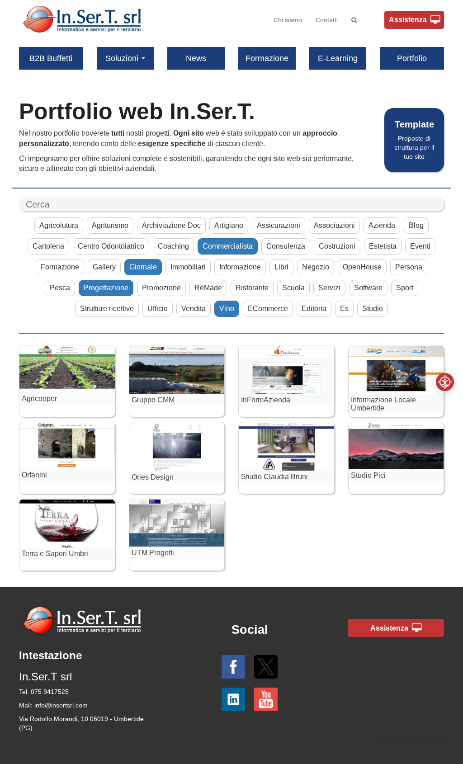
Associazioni (334, 225)
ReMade (208, 288)
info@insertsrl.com (61, 705)
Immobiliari (188, 267)
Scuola (293, 288)
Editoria (314, 308)
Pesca (60, 288)
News (196, 58)
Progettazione (106, 288)
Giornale (143, 267)
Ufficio (157, 308)
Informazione (240, 267)
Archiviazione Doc (171, 225)
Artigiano (228, 225)
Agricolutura (58, 225)
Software (368, 288)
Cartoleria (48, 246)
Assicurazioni (278, 225)
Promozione (161, 288)
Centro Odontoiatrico (111, 246)
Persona (408, 267)
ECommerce (268, 308)
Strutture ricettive (107, 308)
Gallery (104, 267)
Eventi (420, 246)
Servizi (329, 288)
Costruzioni (337, 246)
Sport (404, 288)
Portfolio (412, 58)
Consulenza (285, 246)
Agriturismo (110, 225)
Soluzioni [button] (121, 58)
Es (344, 308)
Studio (372, 308)
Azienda (382, 225)
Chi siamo (288, 20)
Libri (281, 267)
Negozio (315, 267)
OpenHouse (362, 267)
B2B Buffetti (50, 58)
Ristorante (252, 288)
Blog (416, 225)
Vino (226, 308)
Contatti (327, 20)
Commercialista (228, 246)
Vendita (193, 308)
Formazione (267, 58)
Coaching (173, 246)
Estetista (383, 246)
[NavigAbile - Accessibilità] (445, 382)
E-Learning (338, 58)
